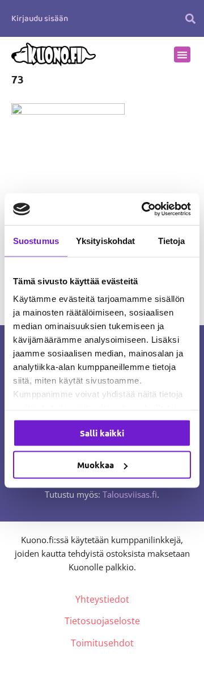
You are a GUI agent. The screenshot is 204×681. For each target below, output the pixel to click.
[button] (190, 18)
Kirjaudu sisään (39, 19)
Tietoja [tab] (171, 240)
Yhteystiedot (102, 599)
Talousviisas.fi (130, 494)
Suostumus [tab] (36, 240)
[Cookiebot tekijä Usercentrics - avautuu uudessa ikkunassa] (144, 209)
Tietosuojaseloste (102, 621)
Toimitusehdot (102, 643)
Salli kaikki (102, 432)
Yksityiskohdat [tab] (105, 240)
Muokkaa (95, 464)
